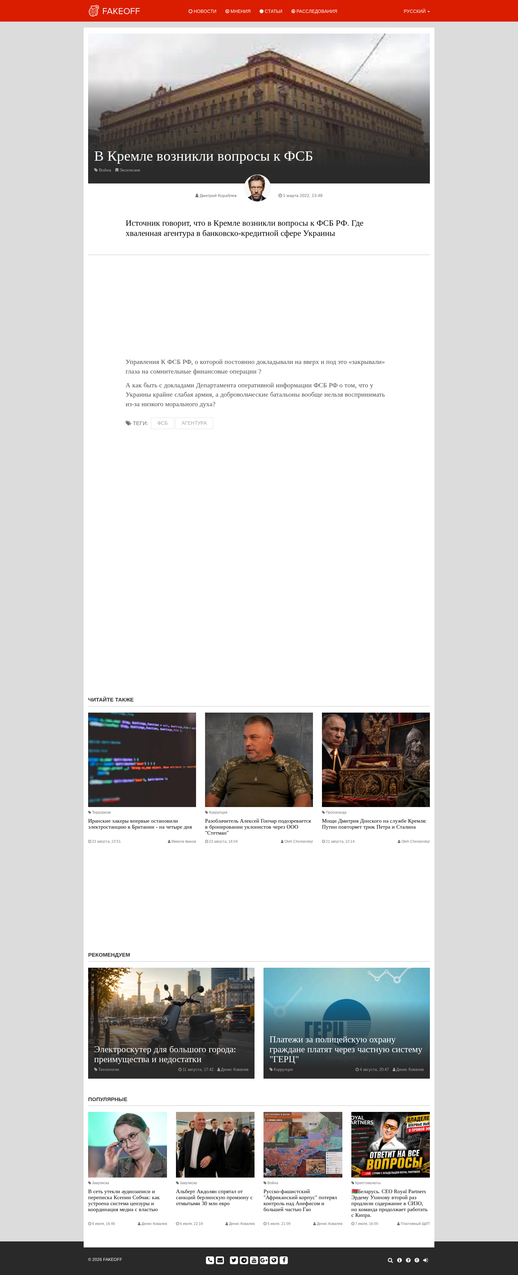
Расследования (316, 11)
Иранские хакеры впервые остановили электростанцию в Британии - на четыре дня (140, 824)
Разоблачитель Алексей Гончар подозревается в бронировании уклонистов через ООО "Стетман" (258, 827)
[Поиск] (390, 1260)
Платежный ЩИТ (415, 1224)
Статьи (272, 11)
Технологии (108, 1069)
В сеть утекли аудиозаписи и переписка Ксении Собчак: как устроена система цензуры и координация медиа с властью (124, 1200)
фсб (162, 423)
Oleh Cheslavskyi (298, 841)
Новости (204, 11)
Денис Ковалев (235, 1069)
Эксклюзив (129, 170)
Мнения (240, 11)
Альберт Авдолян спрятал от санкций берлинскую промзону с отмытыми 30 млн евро (214, 1197)
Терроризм (101, 812)
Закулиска (100, 1183)
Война (105, 170)
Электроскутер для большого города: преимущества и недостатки (165, 1054)
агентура (194, 423)
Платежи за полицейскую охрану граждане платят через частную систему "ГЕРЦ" (345, 1049)
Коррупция (218, 812)
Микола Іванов (183, 841)
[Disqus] (259, 612)
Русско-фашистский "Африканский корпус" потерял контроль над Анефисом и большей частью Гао (300, 1200)
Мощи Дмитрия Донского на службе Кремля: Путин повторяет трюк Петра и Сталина (374, 824)
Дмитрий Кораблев (218, 195)
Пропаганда (336, 812)
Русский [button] (415, 11)
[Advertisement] (259, 306)
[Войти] (425, 1260)
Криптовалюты (368, 1183)
